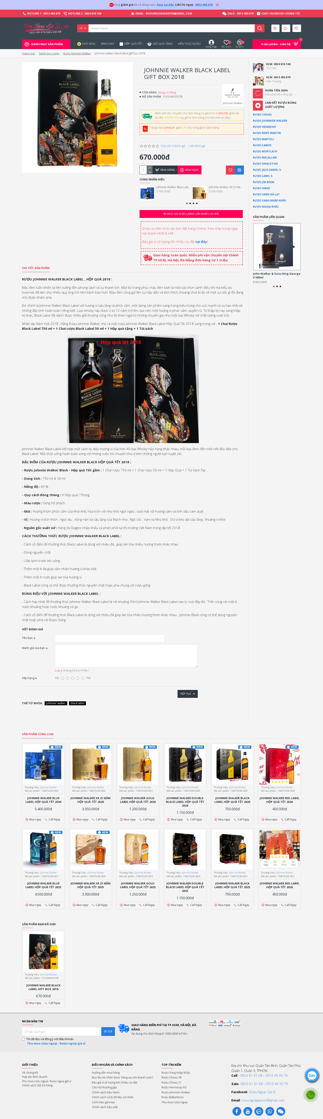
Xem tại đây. (165, 5)
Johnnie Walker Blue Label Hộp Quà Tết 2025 (43, 885)
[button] (187, 203)
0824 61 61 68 (251, 1075)
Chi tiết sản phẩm (36, 268)
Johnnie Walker (48, 787)
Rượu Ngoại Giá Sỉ (262, 1092)
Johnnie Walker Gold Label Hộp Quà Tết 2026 (138, 800)
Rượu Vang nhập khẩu (269, 200)
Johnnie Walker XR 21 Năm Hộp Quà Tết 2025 (91, 885)
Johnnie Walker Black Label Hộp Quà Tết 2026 (232, 800)
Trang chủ (28, 53)
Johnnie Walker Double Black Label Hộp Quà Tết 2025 (185, 887)
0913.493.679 (203, 5)
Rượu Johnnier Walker (270, 121)
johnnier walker (55, 703)
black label (77, 703)
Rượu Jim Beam (263, 182)
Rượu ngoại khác (266, 206)
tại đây (201, 241)
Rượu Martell (263, 139)
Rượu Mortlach (265, 151)
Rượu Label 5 (262, 176)
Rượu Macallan (265, 157)
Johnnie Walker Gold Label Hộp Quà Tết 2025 (138, 885)
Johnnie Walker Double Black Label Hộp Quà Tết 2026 (185, 801)
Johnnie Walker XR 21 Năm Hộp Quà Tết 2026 (226, 187)
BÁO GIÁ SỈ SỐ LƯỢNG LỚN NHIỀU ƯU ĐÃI (193, 214)
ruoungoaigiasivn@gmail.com (263, 1100)
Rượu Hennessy (264, 127)
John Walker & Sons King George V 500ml (276, 275)
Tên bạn (27, 638)
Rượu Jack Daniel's (267, 170)
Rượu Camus (262, 145)
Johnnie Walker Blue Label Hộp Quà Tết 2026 (174, 187)
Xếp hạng (28, 678)
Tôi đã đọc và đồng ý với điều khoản (55, 1041)
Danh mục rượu (49, 53)
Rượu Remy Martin (267, 133)
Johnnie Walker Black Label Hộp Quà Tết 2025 (232, 885)
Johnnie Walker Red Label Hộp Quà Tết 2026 (279, 800)
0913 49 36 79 (276, 1075)
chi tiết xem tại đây (217, 117)
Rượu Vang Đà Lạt (266, 194)
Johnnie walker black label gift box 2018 (43, 987)
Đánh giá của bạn (33, 648)
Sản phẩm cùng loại (38, 734)
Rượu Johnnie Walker (77, 53)
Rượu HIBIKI (261, 188)
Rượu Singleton (265, 164)
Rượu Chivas (262, 114)
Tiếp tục (185, 694)
